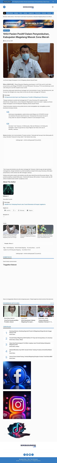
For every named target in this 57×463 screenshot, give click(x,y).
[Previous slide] (51, 303)
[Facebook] (24, 455)
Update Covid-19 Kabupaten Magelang (12, 249)
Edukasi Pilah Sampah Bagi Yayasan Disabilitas (23, 1)
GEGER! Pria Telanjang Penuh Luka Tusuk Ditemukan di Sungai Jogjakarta (24, 204)
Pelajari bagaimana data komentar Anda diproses (41, 299)
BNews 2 (5, 196)
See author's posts (7, 199)
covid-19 (38, 247)
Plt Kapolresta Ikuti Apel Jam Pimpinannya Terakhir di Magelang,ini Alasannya (26, 97)
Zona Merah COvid (26, 249)
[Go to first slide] (53, 303)
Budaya (16, 13)
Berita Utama (10, 13)
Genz (21, 13)
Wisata (21, 339)
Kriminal (44, 13)
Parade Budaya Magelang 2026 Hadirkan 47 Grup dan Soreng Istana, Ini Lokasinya (30, 337)
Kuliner (49, 13)
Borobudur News (31, 247)
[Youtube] (30, 455)
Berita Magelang (10, 247)
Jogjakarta (31, 13)
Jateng (25, 13)
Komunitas (37, 13)
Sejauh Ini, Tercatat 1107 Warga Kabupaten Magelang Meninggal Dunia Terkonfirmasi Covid (45, 236)
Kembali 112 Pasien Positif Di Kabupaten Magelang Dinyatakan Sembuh (28, 236)
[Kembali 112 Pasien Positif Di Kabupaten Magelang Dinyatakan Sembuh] (28, 229)
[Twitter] (32, 455)
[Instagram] (27, 455)
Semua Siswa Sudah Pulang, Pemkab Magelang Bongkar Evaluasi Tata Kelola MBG (30, 356)
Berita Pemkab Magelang (20, 247)
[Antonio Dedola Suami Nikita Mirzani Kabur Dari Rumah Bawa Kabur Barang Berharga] (21, 311)
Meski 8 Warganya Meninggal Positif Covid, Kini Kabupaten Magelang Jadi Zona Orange (10, 236)
